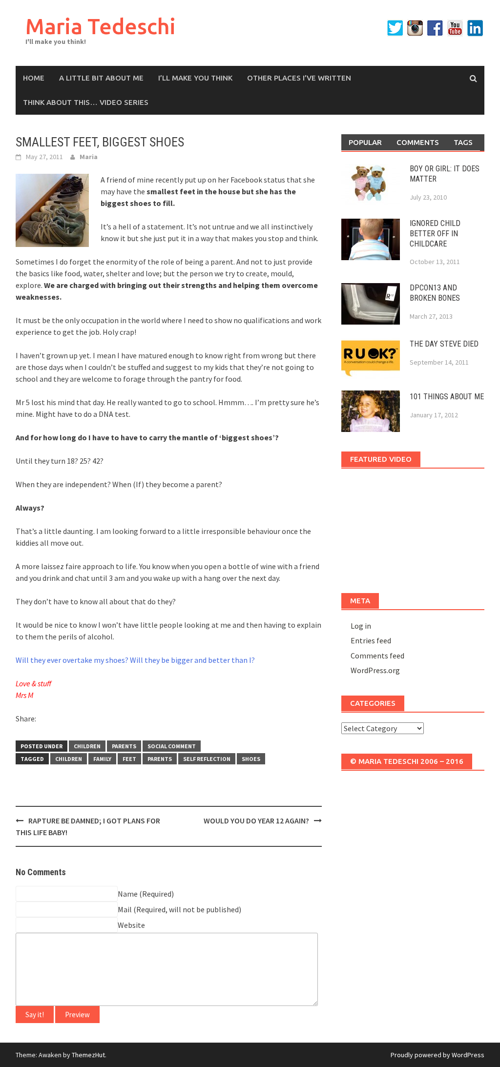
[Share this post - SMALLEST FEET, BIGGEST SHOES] (45, 720)
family (102, 758)
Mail (125, 909)
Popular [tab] (365, 142)
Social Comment (171, 746)
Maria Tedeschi (100, 26)
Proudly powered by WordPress (437, 1054)
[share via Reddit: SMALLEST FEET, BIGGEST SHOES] (62, 720)
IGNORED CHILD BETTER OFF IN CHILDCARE (435, 233)
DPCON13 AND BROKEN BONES (435, 293)
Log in (361, 626)
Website (131, 925)
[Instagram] (415, 28)
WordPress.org (375, 670)
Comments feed (377, 655)
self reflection (206, 758)
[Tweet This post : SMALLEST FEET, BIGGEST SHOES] (79, 720)
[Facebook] (435, 28)
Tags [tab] (463, 142)
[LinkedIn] (475, 28)
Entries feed (371, 640)
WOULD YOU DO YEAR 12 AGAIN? (256, 820)
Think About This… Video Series (85, 102)
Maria (89, 156)
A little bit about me (101, 78)
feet (129, 758)
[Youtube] (455, 28)
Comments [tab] (417, 142)
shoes (251, 758)
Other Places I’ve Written (299, 78)
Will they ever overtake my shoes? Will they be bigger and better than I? (135, 660)
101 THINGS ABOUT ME (447, 396)
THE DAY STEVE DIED (444, 344)
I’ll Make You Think (195, 78)
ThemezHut (88, 1054)
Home (33, 78)
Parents (124, 746)
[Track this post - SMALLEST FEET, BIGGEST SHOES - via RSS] (96, 720)
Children (87, 746)
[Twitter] (395, 28)
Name (128, 894)
